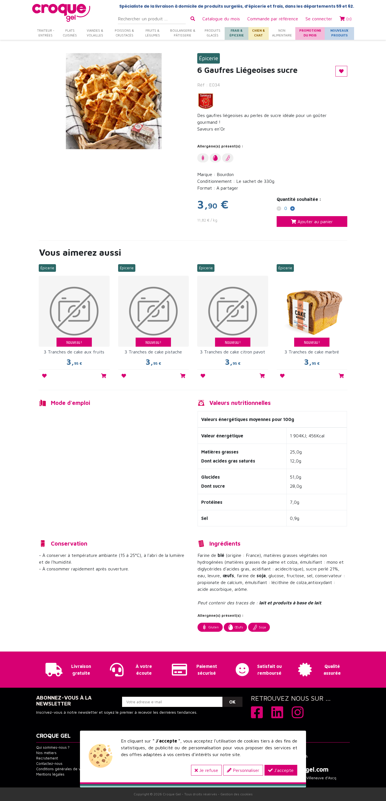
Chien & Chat (258, 33)
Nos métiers (46, 753)
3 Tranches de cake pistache (153, 351)
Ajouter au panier (314, 221)
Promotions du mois (310, 33)
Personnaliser (245, 770)
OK (232, 701)
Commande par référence (272, 18)
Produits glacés (212, 33)
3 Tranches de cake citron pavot (232, 351)
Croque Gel (172, 794)
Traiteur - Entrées (45, 33)
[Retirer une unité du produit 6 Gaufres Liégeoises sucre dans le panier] (279, 209)
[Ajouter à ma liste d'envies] (44, 376)
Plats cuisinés (70, 33)
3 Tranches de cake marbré (312, 351)
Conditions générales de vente (62, 769)
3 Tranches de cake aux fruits (74, 351)
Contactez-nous (49, 763)
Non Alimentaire (282, 33)
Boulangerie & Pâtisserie (182, 33)
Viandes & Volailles (95, 33)
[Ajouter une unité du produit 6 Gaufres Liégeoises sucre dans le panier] (292, 209)
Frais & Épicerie (236, 33)
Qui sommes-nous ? (53, 747)
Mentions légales (50, 774)
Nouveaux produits (339, 33)
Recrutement (47, 758)
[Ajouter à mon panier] (104, 376)
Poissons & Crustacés (124, 33)
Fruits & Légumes (152, 33)
